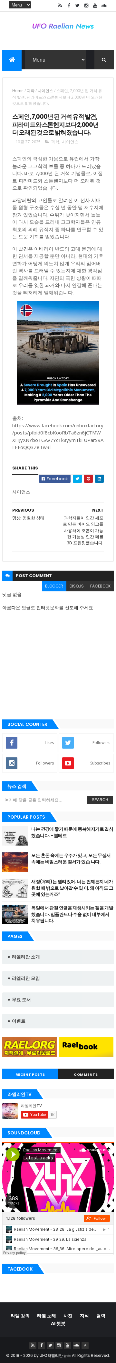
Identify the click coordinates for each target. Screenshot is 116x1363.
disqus (77, 586)
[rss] (60, 5)
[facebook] (68, 5)
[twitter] (77, 5)
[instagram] (86, 5)
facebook (100, 586)
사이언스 (45, 90)
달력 (100, 1315)
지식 (84, 1315)
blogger (54, 586)
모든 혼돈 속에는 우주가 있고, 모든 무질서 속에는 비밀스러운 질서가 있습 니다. (71, 858)
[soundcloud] (103, 5)
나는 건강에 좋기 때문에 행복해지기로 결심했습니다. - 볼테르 (72, 832)
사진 (67, 1315)
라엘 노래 (46, 1315)
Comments (86, 1074)
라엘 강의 (20, 1315)
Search (100, 800)
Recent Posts (30, 1074)
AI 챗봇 (58, 1323)
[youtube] (95, 5)
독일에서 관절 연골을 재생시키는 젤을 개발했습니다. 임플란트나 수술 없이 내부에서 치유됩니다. (72, 914)
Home (18, 90)
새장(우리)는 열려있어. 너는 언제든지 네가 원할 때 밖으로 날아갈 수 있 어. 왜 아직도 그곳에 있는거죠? (72, 887)
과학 (30, 90)
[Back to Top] (85, 1345)
